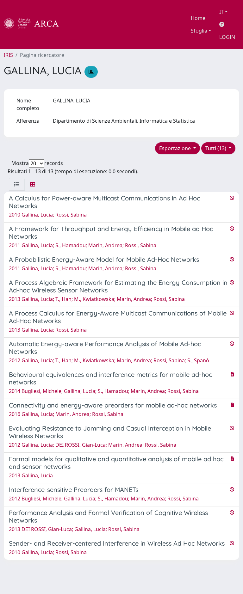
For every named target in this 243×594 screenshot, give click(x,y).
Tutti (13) (216, 148)
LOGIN (227, 37)
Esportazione (175, 148)
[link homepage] (35, 24)
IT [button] (221, 11)
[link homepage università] (76, 24)
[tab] (17, 184)
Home (198, 18)
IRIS (8, 55)
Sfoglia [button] (199, 30)
